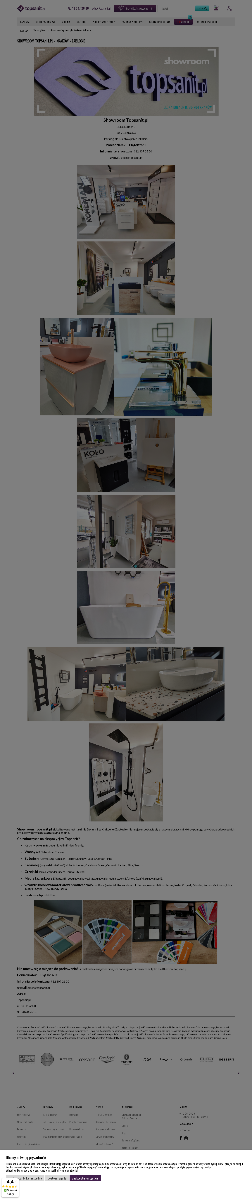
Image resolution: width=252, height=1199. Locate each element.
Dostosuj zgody (57, 1178)
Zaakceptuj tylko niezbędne (25, 1178)
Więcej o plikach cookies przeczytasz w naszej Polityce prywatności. (42, 1170)
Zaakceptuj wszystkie (85, 1178)
